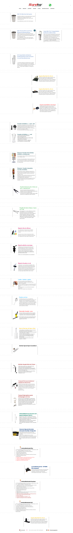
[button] (29, 8)
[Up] (35, 30)
